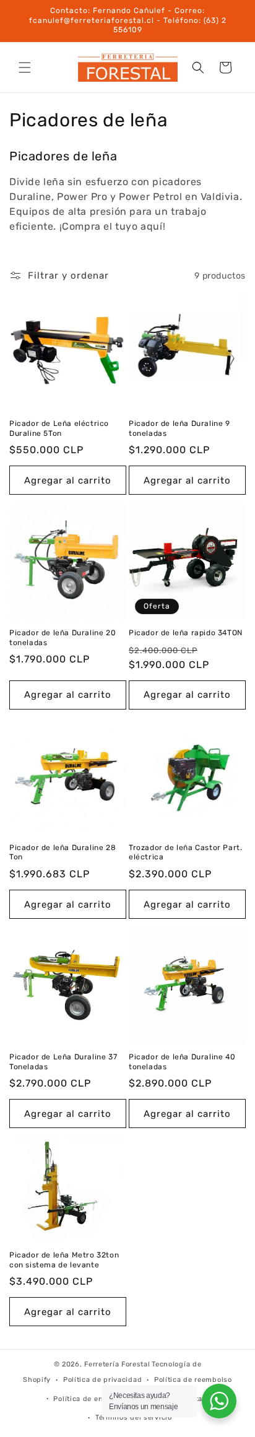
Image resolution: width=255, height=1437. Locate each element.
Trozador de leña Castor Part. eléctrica (185, 852)
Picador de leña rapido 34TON (186, 632)
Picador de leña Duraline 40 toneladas (182, 1062)
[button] (24, 67)
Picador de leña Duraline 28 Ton (62, 852)
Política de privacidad (102, 1380)
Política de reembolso (193, 1380)
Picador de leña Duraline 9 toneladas (179, 428)
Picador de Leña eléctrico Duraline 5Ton (59, 428)
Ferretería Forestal (117, 1364)
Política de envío (83, 1399)
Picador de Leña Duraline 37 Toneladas (63, 1062)
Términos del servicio (133, 1417)
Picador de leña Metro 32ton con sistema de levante (64, 1260)
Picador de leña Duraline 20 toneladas (62, 637)
